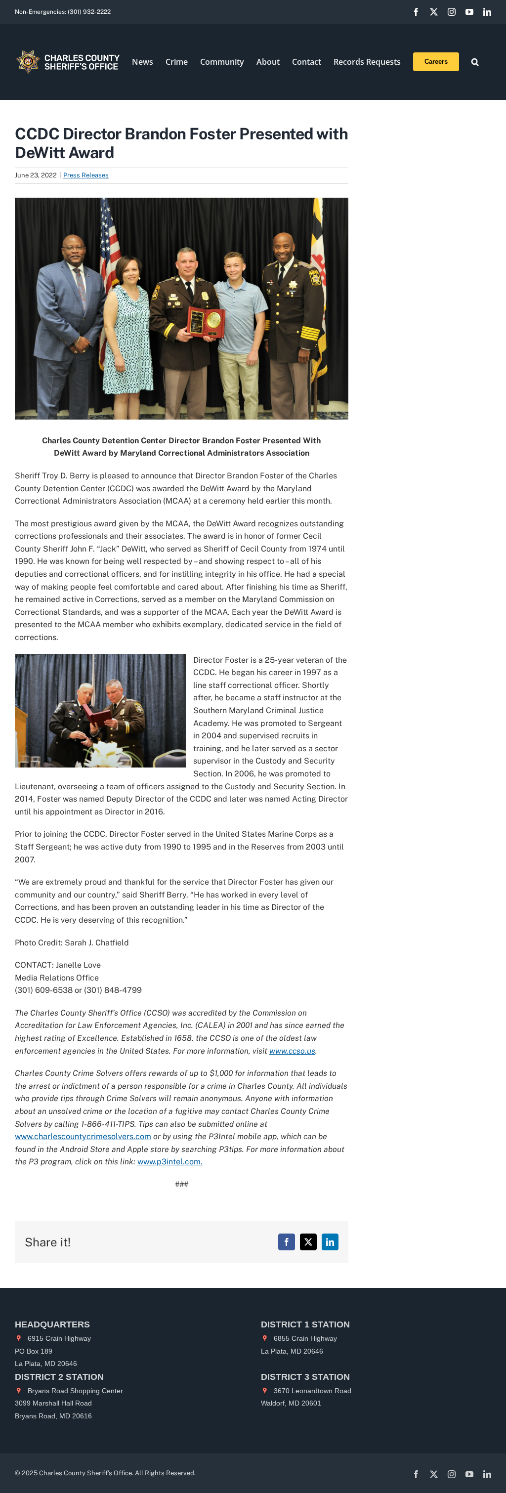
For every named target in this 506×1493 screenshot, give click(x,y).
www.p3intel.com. (170, 1161)
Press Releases (86, 175)
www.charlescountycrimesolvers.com (83, 1136)
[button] (475, 61)
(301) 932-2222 (89, 11)
